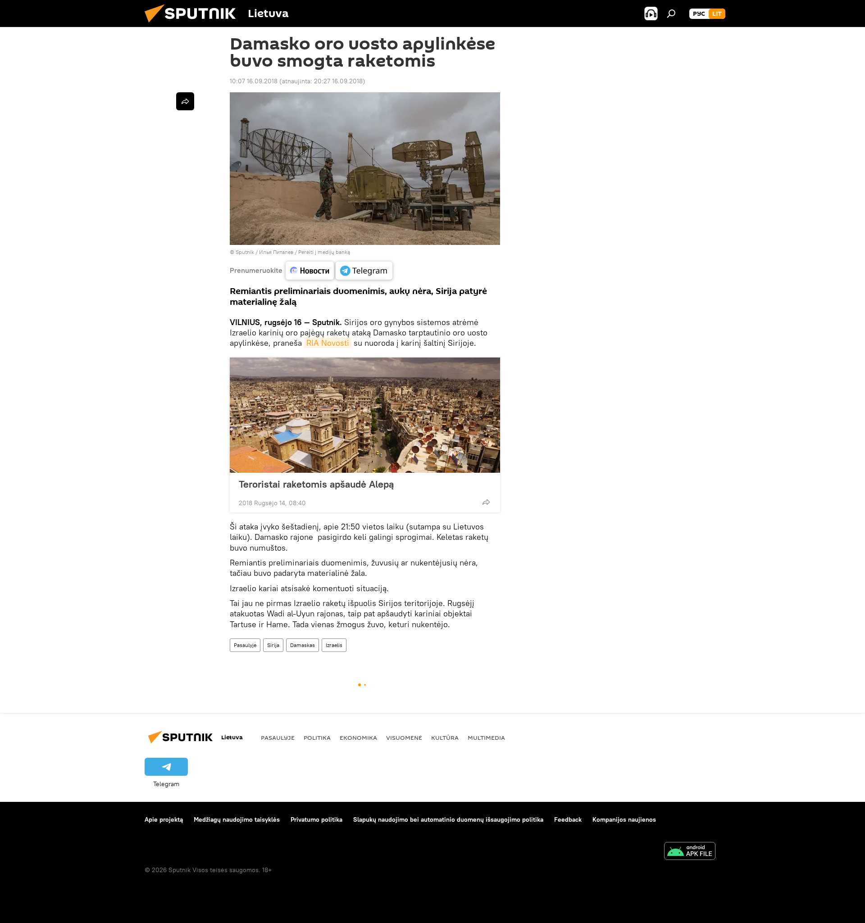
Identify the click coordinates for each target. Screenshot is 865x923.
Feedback (568, 819)
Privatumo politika (316, 819)
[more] (486, 502)
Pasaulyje (245, 645)
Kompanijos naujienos (624, 819)
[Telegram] (364, 271)
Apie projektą (164, 819)
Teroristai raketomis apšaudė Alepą (316, 484)
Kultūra (445, 737)
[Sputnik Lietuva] (194, 25)
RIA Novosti (327, 343)
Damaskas (302, 645)
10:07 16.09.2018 (254, 81)
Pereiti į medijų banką (324, 252)
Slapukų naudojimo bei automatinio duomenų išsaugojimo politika (448, 819)
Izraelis (334, 645)
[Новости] (310, 271)
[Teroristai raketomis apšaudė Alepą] (365, 415)
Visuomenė (404, 737)
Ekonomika (358, 737)
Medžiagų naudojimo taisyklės (237, 819)
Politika (317, 737)
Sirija (273, 645)
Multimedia (486, 737)
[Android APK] (689, 852)
